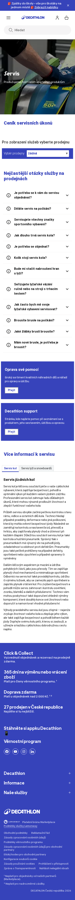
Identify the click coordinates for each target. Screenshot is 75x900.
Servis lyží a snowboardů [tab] (36, 468)
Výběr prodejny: (14, 153)
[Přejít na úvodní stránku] (32, 17)
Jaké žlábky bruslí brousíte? (34, 331)
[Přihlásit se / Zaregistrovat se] (57, 17)
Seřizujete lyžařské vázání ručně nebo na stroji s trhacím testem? (36, 288)
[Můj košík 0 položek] (66, 17)
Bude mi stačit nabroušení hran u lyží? (36, 271)
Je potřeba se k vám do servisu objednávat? (36, 195)
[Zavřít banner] (68, 5)
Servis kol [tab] (10, 468)
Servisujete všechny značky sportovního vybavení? (34, 222)
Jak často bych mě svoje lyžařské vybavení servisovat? (35, 307)
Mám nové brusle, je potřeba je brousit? (36, 345)
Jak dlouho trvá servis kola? (34, 235)
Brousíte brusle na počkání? (34, 320)
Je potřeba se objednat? (31, 246)
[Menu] (8, 17)
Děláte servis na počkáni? (32, 208)
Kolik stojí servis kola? (30, 258)
